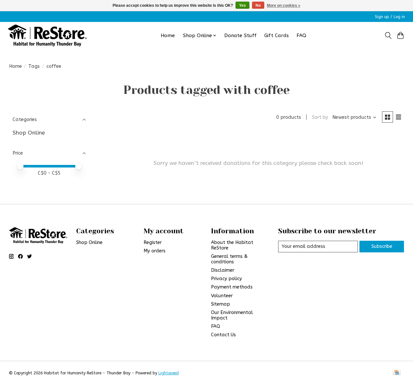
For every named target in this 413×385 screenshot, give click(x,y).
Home (168, 35)
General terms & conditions (229, 259)
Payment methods (232, 287)
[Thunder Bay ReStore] (47, 35)
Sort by (320, 117)
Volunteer (222, 296)
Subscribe (381, 246)
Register (153, 242)
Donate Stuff (240, 35)
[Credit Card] (397, 373)
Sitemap (220, 304)
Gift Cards (276, 35)
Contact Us (223, 335)
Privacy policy (226, 278)
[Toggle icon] (388, 35)
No (258, 5)
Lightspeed (168, 373)
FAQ (301, 35)
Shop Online (29, 132)
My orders (155, 251)
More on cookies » (283, 5)
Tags (34, 66)
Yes (242, 5)
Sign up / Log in (390, 17)
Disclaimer (222, 270)
